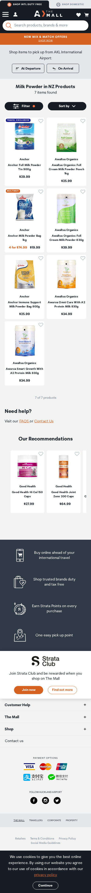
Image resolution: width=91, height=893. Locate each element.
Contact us (14, 741)
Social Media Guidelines (45, 843)
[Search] (8, 25)
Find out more (62, 690)
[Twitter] (57, 800)
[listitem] (25, 151)
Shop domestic (73, 4)
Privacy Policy (67, 838)
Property (71, 820)
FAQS (24, 421)
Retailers (20, 838)
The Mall (19, 820)
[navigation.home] (48, 14)
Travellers (36, 820)
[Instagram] (45, 800)
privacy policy (45, 875)
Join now (28, 690)
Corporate (54, 820)
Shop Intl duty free (27, 4)
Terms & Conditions (42, 838)
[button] (5, 14)
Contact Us (44, 421)
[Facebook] (33, 800)
